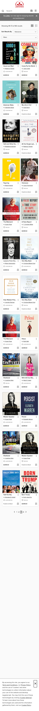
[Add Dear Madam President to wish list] (18, 309)
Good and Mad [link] (8, 66)
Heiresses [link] (25, 183)
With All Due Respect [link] (28, 378)
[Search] (3, 10)
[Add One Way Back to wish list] (36, 270)
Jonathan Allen (9, 380)
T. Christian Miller (28, 224)
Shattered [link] (6, 378)
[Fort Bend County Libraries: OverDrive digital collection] (20, 4)
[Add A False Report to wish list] (36, 231)
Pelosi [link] (24, 339)
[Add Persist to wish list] (36, 426)
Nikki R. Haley (27, 380)
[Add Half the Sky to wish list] (18, 504)
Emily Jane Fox (27, 497)
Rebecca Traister (9, 68)
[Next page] (26, 512)
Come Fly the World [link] (28, 66)
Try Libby (6, 16)
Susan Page (8, 224)
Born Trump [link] (26, 495)
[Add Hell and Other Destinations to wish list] (18, 153)
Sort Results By (7, 32)
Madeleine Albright (10, 146)
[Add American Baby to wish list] (18, 114)
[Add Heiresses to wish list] (36, 192)
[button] (32, 26)
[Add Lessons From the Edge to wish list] (18, 270)
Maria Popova (9, 185)
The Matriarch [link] (8, 222)
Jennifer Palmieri (9, 302)
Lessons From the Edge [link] (10, 261)
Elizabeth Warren (28, 419)
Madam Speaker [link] (8, 417)
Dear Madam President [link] (10, 300)
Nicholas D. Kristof (10, 497)
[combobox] (15, 11)
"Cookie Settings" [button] (26, 698)
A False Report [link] (27, 222)
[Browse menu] (36, 10)
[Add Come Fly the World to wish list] (36, 75)
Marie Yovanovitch (10, 263)
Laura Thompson (28, 185)
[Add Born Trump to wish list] (36, 504)
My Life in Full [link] (26, 105)
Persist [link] (24, 417)
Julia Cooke (26, 68)
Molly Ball (26, 341)
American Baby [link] (8, 105)
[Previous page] (14, 512)
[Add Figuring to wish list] (18, 192)
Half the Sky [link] (7, 495)
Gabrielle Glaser (9, 107)
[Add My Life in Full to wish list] (36, 114)
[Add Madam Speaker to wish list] (18, 426)
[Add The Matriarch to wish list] (18, 231)
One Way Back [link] (27, 261)
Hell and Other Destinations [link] (10, 144)
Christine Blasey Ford (29, 263)
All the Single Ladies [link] (28, 144)
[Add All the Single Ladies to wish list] (36, 153)
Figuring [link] (6, 183)
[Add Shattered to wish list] (18, 387)
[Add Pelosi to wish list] (36, 348)
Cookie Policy (26, 705)
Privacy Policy (25, 685)
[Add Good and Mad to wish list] (18, 75)
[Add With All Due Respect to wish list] (36, 387)
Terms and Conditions (10, 685)
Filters (5, 37)
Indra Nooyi (26, 107)
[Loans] (31, 11)
